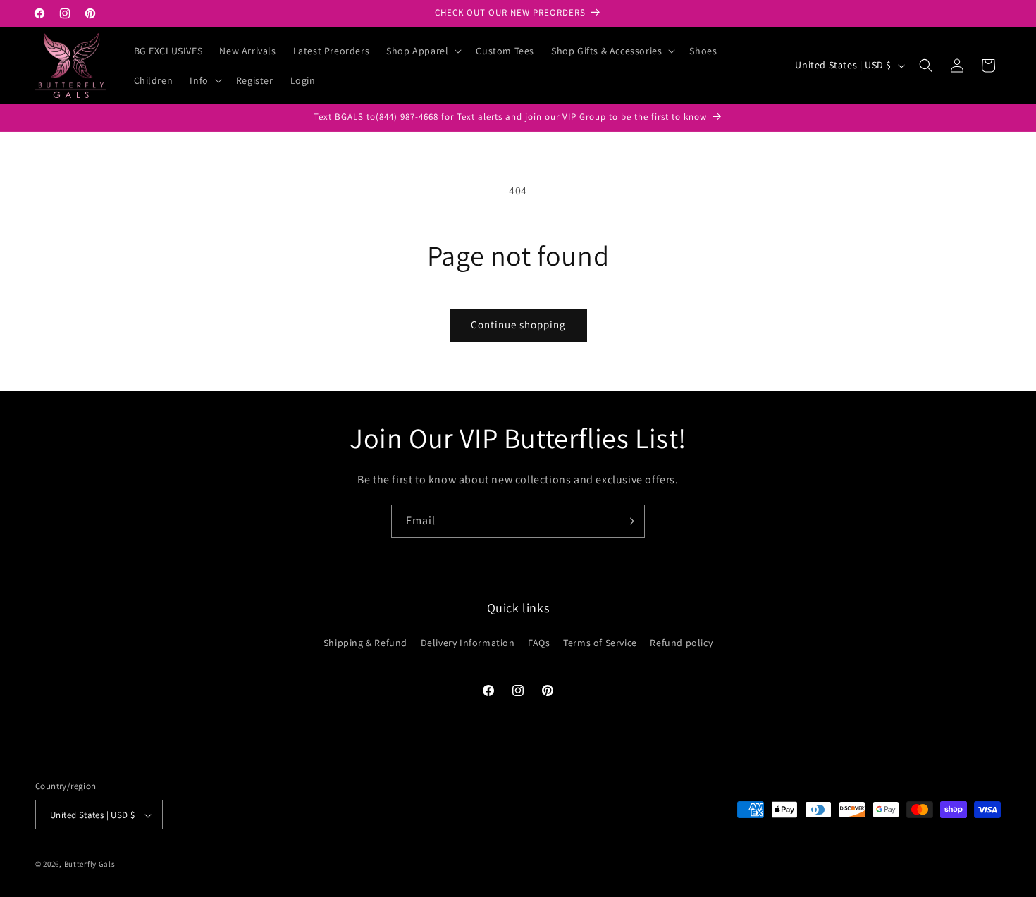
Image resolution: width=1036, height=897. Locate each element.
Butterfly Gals (90, 865)
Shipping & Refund (365, 642)
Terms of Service (600, 642)
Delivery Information (468, 642)
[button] (422, 51)
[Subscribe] (628, 521)
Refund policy (681, 642)
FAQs (539, 642)
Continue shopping (518, 324)
